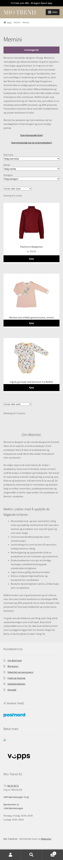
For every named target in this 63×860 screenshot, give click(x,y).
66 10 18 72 (13, 785)
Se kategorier (31, 49)
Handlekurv (48, 852)
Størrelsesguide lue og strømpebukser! (31, 142)
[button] (54, 12)
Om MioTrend (14, 660)
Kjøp (31, 258)
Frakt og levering (16, 678)
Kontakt (11, 689)
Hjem (9, 22)
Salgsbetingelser (16, 683)
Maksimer (46, 838)
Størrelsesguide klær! (31, 135)
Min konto (12, 666)
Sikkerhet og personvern (20, 672)
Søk (31, 855)
